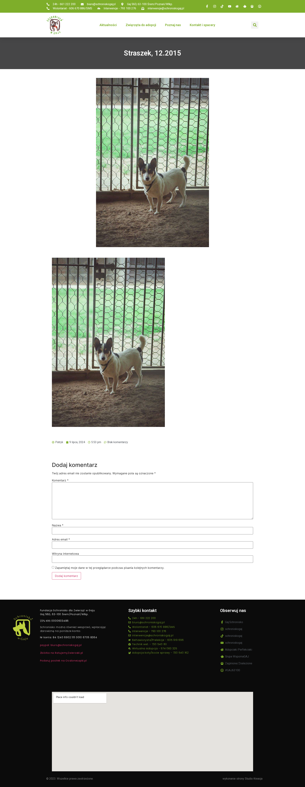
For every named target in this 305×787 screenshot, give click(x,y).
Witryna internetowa (65, 553)
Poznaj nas (173, 25)
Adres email (61, 539)
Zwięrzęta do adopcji (141, 25)
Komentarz (60, 480)
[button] (254, 25)
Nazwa (57, 525)
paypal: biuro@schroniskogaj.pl (61, 645)
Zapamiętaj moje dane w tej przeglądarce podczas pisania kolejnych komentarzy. (109, 567)
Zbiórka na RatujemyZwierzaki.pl (61, 653)
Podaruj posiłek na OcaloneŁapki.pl (63, 660)
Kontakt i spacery (202, 25)
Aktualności (108, 25)
